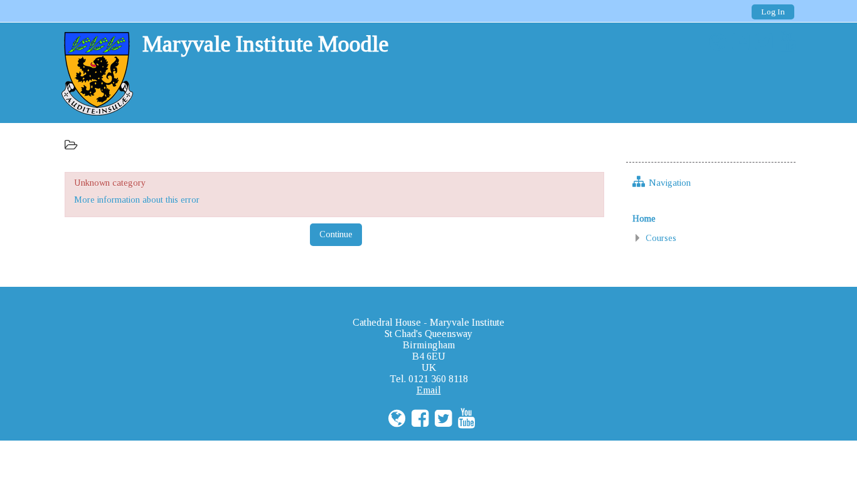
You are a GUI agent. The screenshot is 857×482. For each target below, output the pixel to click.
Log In (773, 11)
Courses (661, 238)
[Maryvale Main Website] (714, 42)
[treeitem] (710, 218)
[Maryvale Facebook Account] (737, 42)
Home (644, 218)
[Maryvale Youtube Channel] (784, 42)
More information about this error (137, 200)
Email (429, 390)
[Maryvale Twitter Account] (760, 42)
